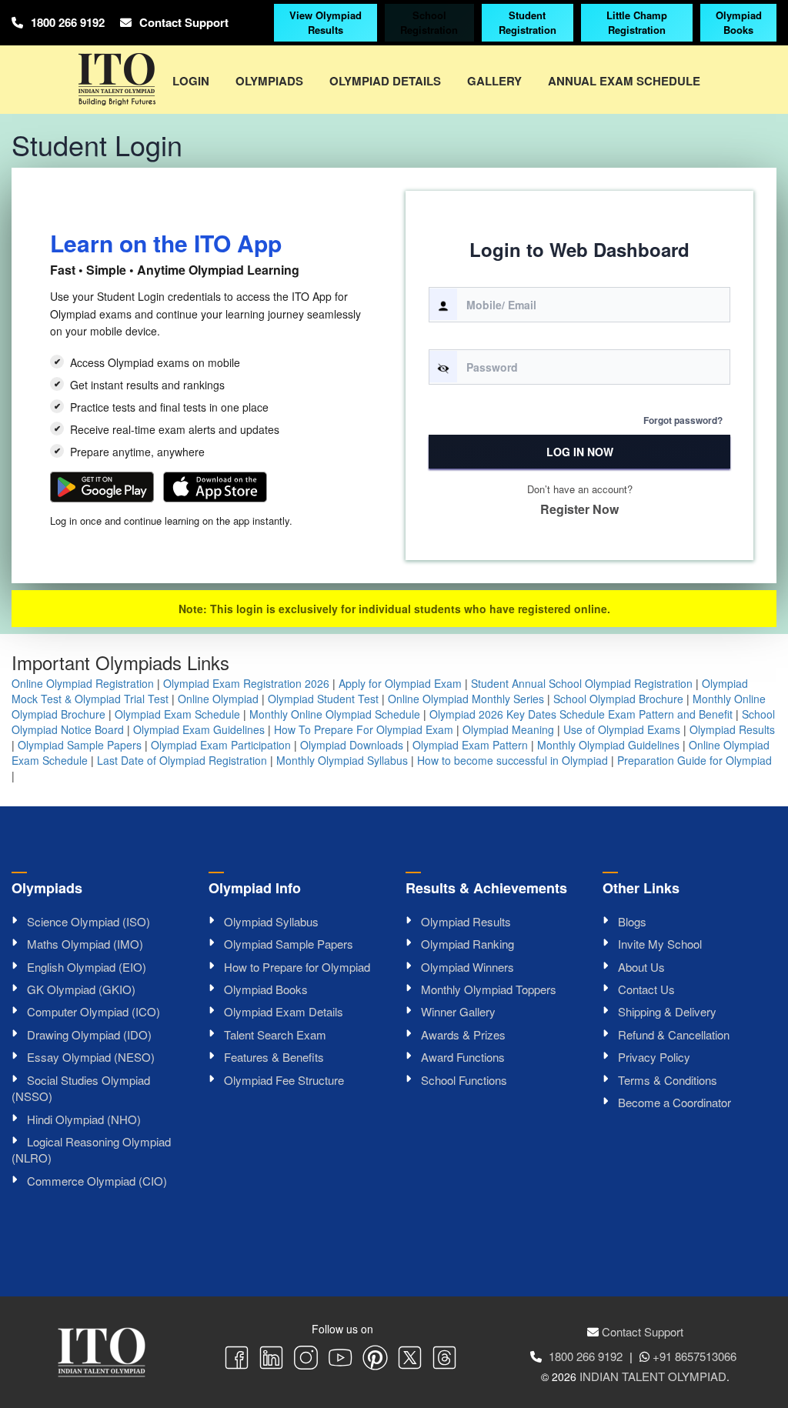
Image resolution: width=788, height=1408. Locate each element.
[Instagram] (305, 1359)
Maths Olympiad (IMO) (85, 944)
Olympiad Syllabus (271, 921)
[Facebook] (236, 1359)
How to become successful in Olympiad (512, 760)
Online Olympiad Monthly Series (466, 698)
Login (190, 80)
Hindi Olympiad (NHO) (84, 1119)
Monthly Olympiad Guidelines (608, 744)
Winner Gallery (458, 1011)
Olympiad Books (739, 22)
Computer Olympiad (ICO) (93, 1011)
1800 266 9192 (68, 22)
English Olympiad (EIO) (86, 967)
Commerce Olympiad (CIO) (97, 1181)
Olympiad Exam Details (283, 1011)
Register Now (579, 509)
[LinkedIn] (271, 1359)
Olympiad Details (385, 80)
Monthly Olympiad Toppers (488, 989)
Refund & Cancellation (674, 1034)
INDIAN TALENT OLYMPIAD (652, 1376)
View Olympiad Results (325, 22)
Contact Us (646, 989)
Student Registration (527, 22)
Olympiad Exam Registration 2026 (246, 683)
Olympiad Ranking (467, 944)
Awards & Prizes (463, 1034)
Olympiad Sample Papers (80, 744)
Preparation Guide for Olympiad (694, 760)
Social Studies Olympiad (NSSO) (81, 1088)
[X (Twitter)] (409, 1359)
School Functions (464, 1080)
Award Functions (463, 1057)
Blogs (632, 921)
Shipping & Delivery (667, 1011)
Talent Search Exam (275, 1034)
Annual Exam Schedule (624, 80)
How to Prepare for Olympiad (297, 967)
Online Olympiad (218, 698)
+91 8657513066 (694, 1356)
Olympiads (269, 80)
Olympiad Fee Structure (284, 1080)
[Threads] (444, 1359)
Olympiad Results (732, 729)
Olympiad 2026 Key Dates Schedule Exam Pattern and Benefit (581, 714)
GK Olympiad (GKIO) (81, 989)
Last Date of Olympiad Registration (182, 760)
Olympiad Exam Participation (221, 744)
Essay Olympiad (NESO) (91, 1057)
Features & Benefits (274, 1057)
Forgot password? (683, 420)
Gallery (494, 80)
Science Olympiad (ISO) (88, 921)
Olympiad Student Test (323, 698)
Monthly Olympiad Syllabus (342, 760)
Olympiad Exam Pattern (470, 744)
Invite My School (660, 944)
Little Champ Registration (636, 22)
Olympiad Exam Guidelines (199, 729)
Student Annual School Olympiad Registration (582, 683)
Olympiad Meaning (508, 729)
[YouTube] (340, 1359)
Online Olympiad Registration (83, 683)
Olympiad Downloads (351, 744)
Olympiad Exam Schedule (177, 714)
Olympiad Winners (467, 967)
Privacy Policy (654, 1057)
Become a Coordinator (674, 1102)
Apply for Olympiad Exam (400, 683)
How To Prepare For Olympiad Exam (363, 729)
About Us (641, 967)
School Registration (429, 22)
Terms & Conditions (667, 1080)
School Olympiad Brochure (618, 698)
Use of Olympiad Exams (621, 729)
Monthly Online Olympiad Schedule (334, 714)
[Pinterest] (375, 1359)
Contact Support (184, 22)
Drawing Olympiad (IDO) (89, 1034)
